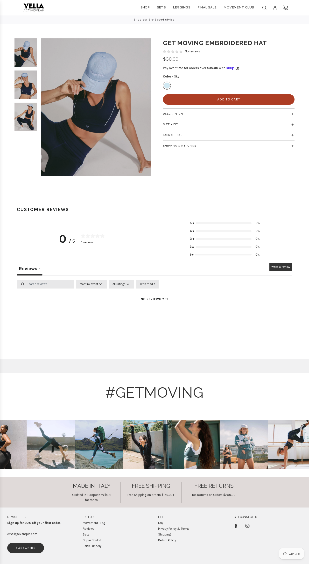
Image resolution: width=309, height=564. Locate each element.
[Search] (264, 7)
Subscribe (25, 548)
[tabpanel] (154, 316)
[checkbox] (147, 284)
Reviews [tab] (30, 268)
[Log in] (275, 7)
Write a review (280, 266)
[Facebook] (236, 526)
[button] (225, 223)
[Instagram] (247, 526)
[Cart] (285, 7)
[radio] (167, 86)
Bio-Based (156, 19)
